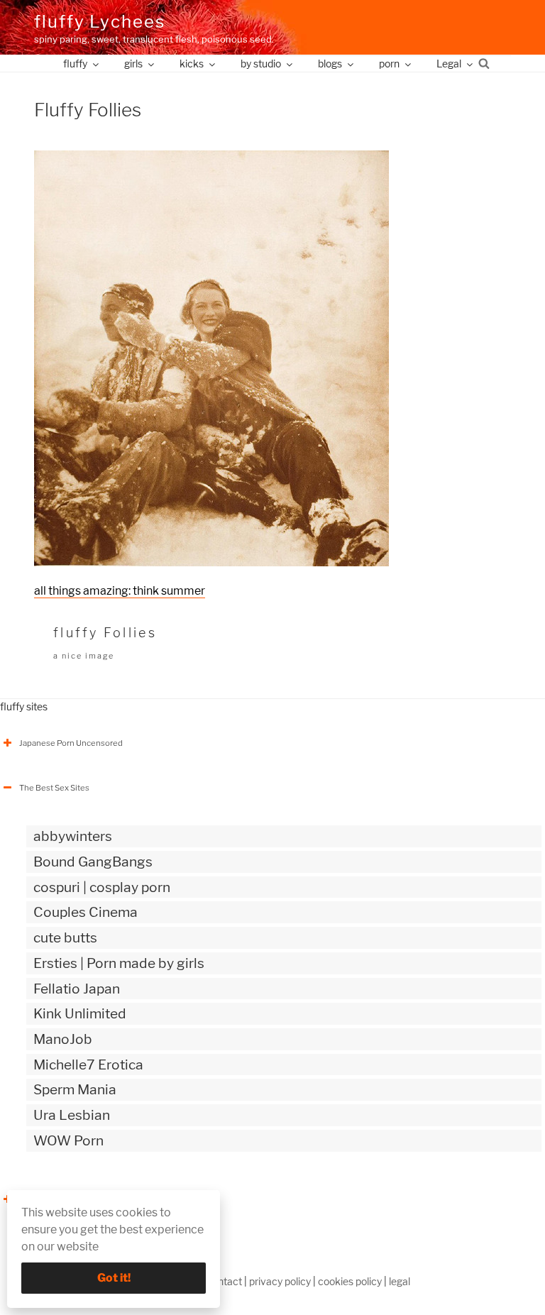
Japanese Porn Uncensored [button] (71, 743)
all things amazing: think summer (119, 591)
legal (399, 1281)
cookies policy (350, 1281)
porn (389, 63)
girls (133, 63)
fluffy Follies (105, 632)
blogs (330, 63)
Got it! (114, 1277)
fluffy (75, 63)
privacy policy (280, 1281)
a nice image (83, 656)
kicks (192, 63)
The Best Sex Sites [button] (54, 788)
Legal (448, 63)
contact (224, 1281)
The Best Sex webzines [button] (62, 1199)
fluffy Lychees (99, 21)
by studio (261, 63)
